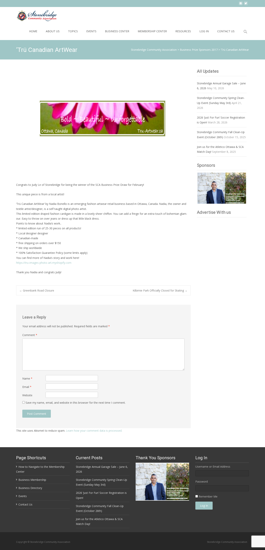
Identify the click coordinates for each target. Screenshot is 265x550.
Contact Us (226, 31)
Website (27, 395)
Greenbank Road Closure (36, 290)
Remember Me (208, 496)
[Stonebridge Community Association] (33, 15)
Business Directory (30, 488)
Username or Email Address (212, 466)
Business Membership (32, 480)
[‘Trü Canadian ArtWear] (103, 122)
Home (33, 31)
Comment (29, 335)
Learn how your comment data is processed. (94, 430)
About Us (53, 31)
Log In (204, 31)
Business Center (117, 31)
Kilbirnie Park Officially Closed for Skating (160, 290)
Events (91, 31)
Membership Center (152, 31)
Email (26, 387)
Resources (183, 31)
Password (201, 481)
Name (27, 378)
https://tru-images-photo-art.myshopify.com (43, 263)
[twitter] (246, 5)
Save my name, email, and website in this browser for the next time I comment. (76, 402)
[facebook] (241, 5)
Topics (73, 31)
